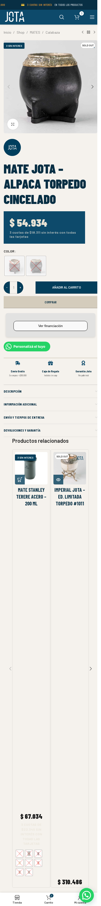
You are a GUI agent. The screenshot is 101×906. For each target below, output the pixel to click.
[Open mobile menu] (92, 17)
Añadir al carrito (66, 287)
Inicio (7, 32)
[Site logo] (14, 17)
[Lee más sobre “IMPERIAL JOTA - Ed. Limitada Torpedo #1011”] (58, 479)
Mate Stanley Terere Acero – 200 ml (31, 496)
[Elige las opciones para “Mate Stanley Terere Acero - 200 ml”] (20, 479)
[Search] (61, 17)
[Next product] (94, 32)
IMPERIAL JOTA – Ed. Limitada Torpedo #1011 (69, 496)
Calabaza (53, 32)
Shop (21, 32)
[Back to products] (88, 32)
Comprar (51, 302)
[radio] (14, 266)
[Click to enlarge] (12, 124)
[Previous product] (83, 32)
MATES (35, 32)
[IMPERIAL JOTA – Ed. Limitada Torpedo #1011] (69, 468)
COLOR (9, 251)
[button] (8, 87)
